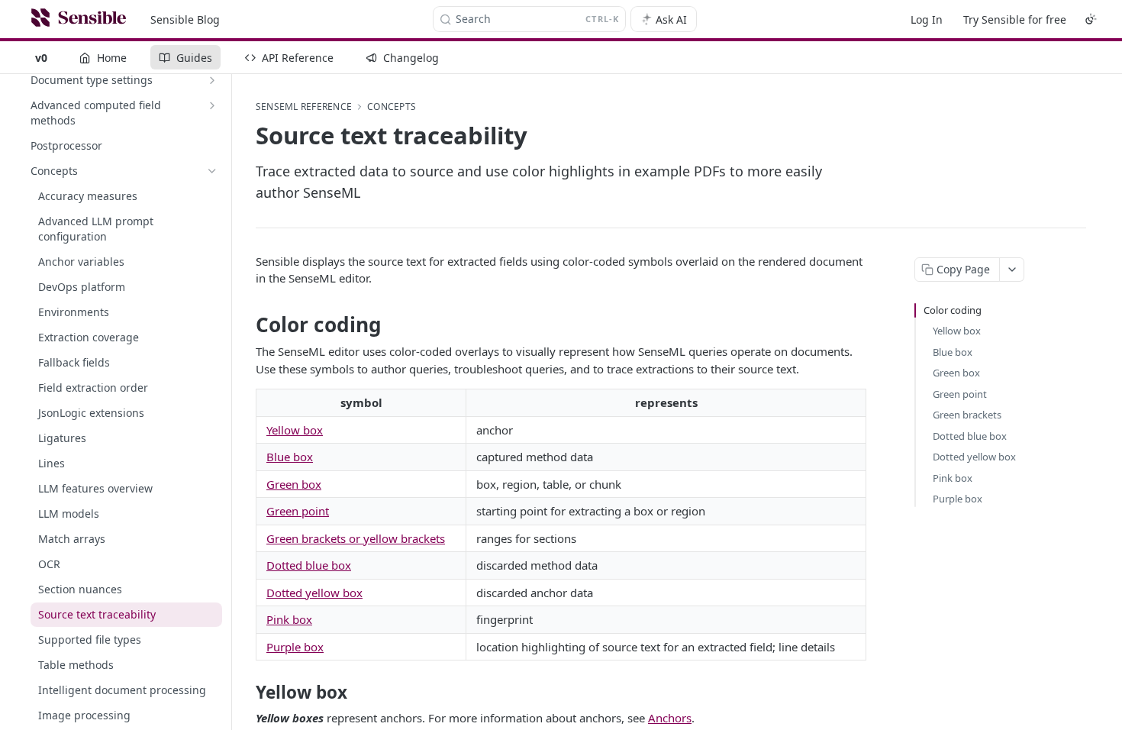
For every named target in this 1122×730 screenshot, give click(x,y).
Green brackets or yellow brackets (355, 538)
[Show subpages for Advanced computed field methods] (212, 105)
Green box (293, 484)
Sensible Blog (185, 19)
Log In (927, 19)
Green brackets (967, 415)
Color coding (953, 310)
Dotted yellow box (314, 592)
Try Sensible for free (1014, 19)
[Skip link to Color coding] (245, 324)
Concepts (391, 107)
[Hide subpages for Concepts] (212, 171)
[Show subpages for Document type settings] (212, 80)
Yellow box (294, 430)
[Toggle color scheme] (1090, 19)
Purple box (295, 646)
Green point (297, 510)
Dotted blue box (308, 565)
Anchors (670, 717)
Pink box (289, 619)
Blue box (289, 456)
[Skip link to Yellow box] (245, 692)
